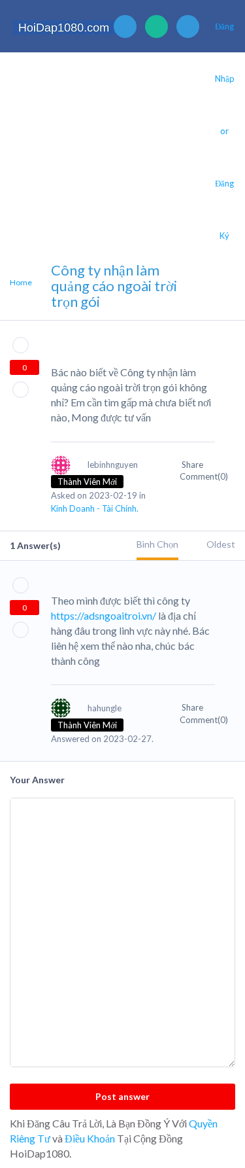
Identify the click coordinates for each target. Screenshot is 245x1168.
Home (21, 282)
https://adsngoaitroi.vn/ (103, 615)
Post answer (122, 1096)
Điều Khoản (90, 1138)
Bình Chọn (157, 544)
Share (193, 464)
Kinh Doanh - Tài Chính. (95, 508)
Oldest (220, 544)
